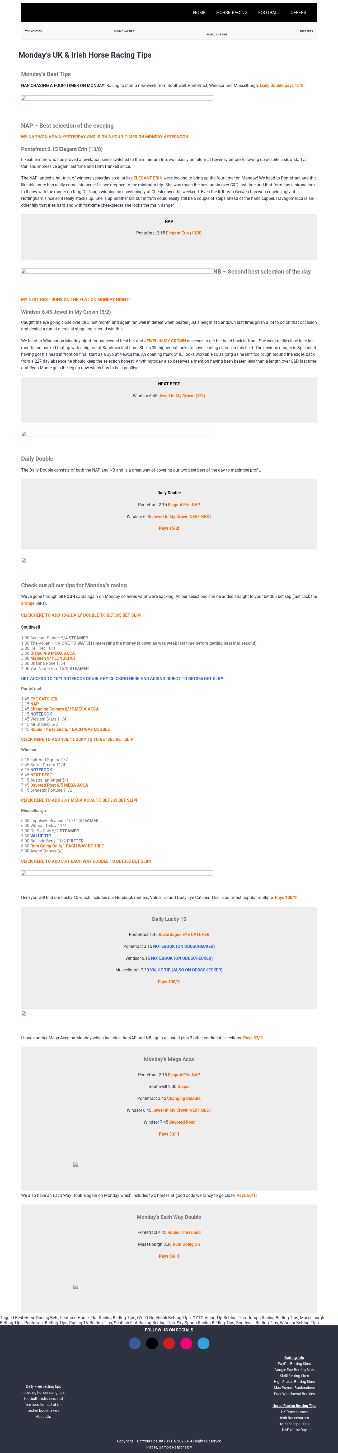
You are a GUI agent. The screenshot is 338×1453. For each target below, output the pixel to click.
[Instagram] (186, 1343)
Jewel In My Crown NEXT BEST (182, 516)
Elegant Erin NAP (184, 504)
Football (269, 12)
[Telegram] (203, 1343)
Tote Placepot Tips (294, 1424)
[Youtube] (169, 1343)
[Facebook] (135, 1343)
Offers (298, 12)
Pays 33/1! (253, 1037)
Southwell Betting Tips (257, 1322)
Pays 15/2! (169, 528)
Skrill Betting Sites (294, 1376)
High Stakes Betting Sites (294, 1382)
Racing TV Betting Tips (90, 1322)
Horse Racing (232, 12)
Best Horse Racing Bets (36, 1317)
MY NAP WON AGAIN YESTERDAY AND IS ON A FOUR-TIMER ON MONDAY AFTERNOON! (105, 136)
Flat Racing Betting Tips (113, 1317)
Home (199, 12)
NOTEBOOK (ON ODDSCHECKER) (184, 946)
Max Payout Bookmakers (294, 1388)
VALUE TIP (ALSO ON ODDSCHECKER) (186, 969)
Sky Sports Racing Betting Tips (205, 1322)
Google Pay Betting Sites (294, 1370)
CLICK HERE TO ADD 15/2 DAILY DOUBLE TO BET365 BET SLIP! (81, 615)
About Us (43, 1416)
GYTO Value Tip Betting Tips (219, 1317)
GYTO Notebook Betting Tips (164, 1317)
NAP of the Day (294, 1430)
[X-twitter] (152, 1343)
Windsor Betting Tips (299, 1322)
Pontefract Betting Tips (45, 1322)
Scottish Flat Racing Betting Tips (144, 1322)
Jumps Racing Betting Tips (273, 1317)
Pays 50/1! (247, 1195)
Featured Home (74, 1317)
